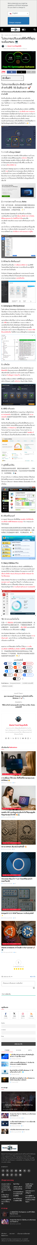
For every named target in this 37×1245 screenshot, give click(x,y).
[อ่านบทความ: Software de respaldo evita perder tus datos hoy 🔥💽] (18, 798)
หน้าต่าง (24, 158)
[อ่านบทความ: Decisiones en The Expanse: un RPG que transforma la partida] (5, 1213)
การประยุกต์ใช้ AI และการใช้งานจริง (6, 1201)
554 (15, 952)
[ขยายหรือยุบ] (21, 78)
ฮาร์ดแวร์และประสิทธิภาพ (5, 1196)
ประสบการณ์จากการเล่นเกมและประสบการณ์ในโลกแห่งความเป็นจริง (6, 1188)
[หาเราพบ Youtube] (20, 1170)
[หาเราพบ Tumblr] (29, 1170)
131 (23, 1125)
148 (14, 817)
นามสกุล (3, 1029)
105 (23, 1118)
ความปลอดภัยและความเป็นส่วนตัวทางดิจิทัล (18, 1193)
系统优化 (10, 622)
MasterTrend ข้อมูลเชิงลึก (14, 46)
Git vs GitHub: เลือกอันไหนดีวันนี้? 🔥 (14, 847)
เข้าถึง (33, 976)
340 (14, 782)
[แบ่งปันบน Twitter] (21, 72)
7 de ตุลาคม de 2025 (6, 849)
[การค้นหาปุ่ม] (35, 29)
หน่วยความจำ (5, 582)
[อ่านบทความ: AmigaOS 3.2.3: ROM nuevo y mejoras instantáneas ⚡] (18, 899)
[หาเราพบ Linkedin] (24, 1170)
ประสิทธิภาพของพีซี (28, 683)
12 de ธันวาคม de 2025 (7, 883)
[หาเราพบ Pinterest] (16, 1170)
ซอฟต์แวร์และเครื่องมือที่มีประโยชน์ (13, 35)
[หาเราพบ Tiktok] (11, 1174)
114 (24, 1131)
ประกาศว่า (12, 1233)
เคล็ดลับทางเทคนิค (7, 686)
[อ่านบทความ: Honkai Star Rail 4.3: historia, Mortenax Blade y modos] (5, 1115)
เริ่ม (2, 35)
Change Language (18, 22)
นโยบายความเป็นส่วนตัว (23, 1233)
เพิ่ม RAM (23, 627)
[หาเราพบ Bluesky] (20, 1174)
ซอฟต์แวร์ (31, 432)
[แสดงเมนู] (2, 29)
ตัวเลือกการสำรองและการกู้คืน (23, 231)
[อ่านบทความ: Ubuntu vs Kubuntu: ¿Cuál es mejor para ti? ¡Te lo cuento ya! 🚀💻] (18, 933)
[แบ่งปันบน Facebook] (11, 72)
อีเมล (2, 1036)
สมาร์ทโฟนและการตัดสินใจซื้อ (17, 1199)
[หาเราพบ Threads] (16, 1174)
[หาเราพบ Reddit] (7, 1174)
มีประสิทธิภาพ (11, 165)
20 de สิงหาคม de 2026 (8, 1109)
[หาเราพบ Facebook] (3, 1170)
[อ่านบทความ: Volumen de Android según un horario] (5, 1131)
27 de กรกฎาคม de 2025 (7, 952)
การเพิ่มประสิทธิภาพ (20, 265)
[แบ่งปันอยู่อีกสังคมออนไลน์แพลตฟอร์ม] (31, 72)
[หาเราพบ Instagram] (11, 1170)
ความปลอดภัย (5, 414)
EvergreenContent (15, 683)
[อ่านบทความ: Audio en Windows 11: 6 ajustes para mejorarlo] (5, 1123)
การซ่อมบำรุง (12, 428)
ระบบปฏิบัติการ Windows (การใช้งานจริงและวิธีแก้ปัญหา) (30, 1198)
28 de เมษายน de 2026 (9, 48)
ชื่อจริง (3, 1023)
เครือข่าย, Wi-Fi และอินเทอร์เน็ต (17, 1188)
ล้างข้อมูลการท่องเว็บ (13, 375)
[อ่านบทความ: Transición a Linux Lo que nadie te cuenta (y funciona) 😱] (18, 763)
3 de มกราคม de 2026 (7, 817)
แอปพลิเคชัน (20, 278)
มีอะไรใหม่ (16, 1184)
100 (16, 1109)
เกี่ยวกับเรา (4, 1233)
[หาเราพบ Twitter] (7, 1170)
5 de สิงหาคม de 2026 (15, 1125)
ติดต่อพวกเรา (4, 1235)
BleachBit (4, 370)
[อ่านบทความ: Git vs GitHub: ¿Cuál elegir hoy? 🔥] (18, 832)
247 (15, 883)
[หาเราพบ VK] (3, 1174)
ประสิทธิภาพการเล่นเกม (27, 111)
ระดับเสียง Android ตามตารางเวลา (20, 1129)
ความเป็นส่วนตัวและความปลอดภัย (24, 587)
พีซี (5, 322)
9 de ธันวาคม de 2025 (7, 782)
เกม (7, 171)
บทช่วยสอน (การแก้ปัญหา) (30, 1192)
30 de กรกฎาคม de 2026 (16, 1131)
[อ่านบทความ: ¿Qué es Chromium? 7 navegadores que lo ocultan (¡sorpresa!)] (18, 864)
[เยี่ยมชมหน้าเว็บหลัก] (15, 29)
